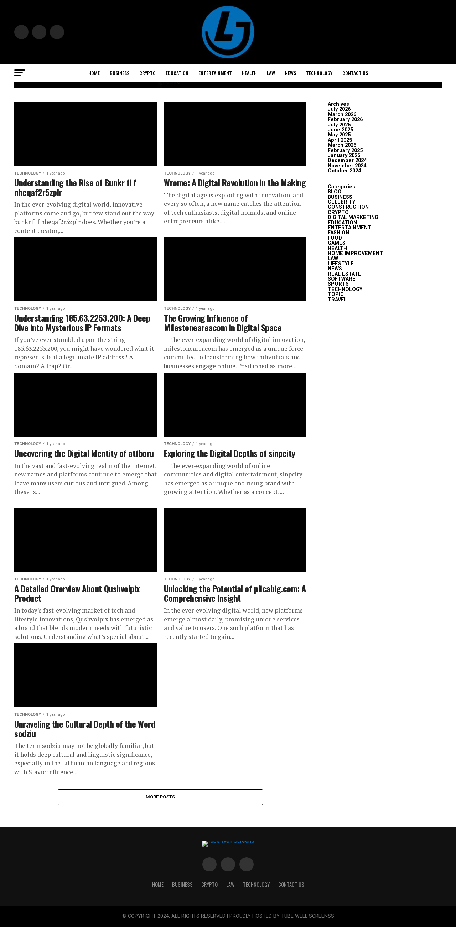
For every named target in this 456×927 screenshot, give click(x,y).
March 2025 (342, 145)
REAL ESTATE (344, 274)
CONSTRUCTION (348, 207)
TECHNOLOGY (319, 73)
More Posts (160, 797)
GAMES (337, 243)
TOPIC (336, 294)
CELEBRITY (341, 202)
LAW (271, 73)
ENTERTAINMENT (215, 73)
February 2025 (345, 150)
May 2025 (339, 135)
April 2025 (340, 140)
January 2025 (344, 155)
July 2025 (339, 125)
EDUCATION (177, 73)
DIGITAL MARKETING (353, 217)
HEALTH (249, 73)
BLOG (334, 192)
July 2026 (339, 109)
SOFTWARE (342, 279)
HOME (94, 73)
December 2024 (347, 160)
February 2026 (345, 119)
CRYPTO (147, 73)
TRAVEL (337, 300)
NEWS (290, 73)
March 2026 (342, 114)
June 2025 (340, 130)
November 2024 (347, 166)
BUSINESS (119, 73)
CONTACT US (355, 73)
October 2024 (344, 171)
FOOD (335, 238)
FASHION (338, 233)
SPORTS (338, 284)
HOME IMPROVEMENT (355, 253)
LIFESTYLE (341, 264)
